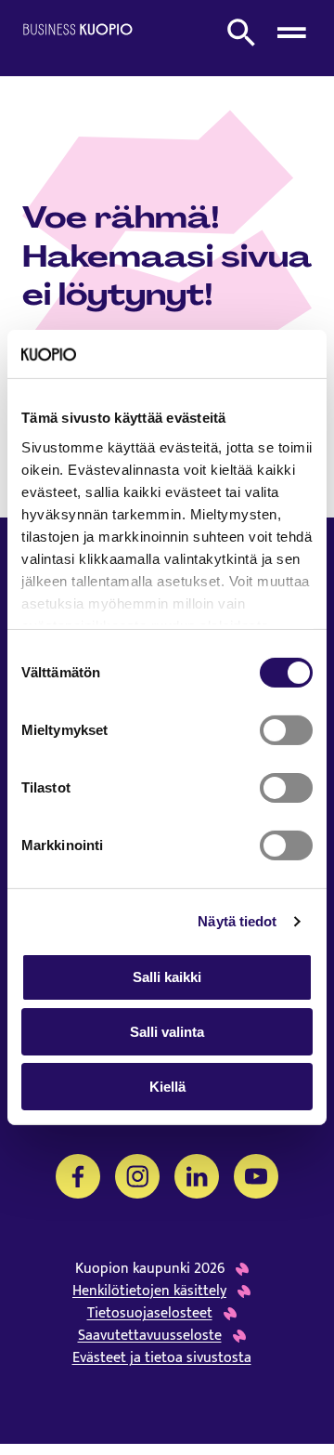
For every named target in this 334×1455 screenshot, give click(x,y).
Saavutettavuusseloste (150, 1336)
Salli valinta (167, 1032)
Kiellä (167, 1087)
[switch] (286, 730)
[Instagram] (137, 1176)
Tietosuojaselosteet (149, 1314)
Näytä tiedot (237, 921)
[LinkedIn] (196, 1176)
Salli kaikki (167, 977)
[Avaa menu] (291, 32)
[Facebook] (78, 1176)
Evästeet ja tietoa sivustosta (161, 1358)
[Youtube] (256, 1176)
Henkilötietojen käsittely (149, 1291)
